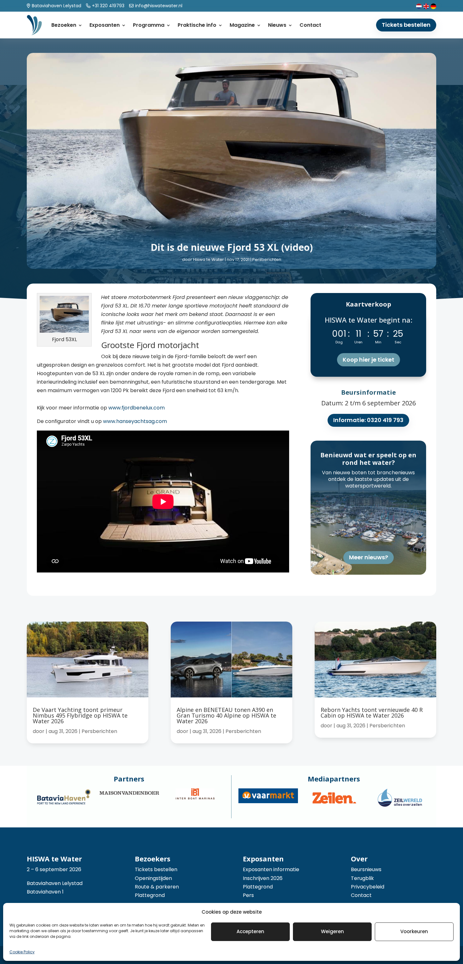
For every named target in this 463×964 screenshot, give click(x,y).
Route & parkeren (157, 886)
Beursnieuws (366, 869)
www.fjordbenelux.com (136, 407)
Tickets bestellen (406, 25)
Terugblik (362, 878)
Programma (148, 25)
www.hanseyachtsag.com (135, 421)
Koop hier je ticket (368, 360)
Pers (248, 895)
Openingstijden (153, 878)
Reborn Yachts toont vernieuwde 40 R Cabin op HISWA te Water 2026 (372, 712)
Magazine (242, 25)
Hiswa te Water (208, 259)
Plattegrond (150, 895)
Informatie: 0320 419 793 (368, 420)
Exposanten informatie (271, 869)
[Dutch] (419, 5)
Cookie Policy (22, 952)
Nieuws (277, 25)
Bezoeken (63, 25)
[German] (433, 5)
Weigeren (332, 931)
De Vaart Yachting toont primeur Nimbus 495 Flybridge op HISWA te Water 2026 (80, 715)
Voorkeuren (414, 931)
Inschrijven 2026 (263, 878)
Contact (310, 25)
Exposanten (104, 25)
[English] (426, 5)
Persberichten (266, 259)
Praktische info (197, 25)
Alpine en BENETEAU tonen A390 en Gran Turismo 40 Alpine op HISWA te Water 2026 (226, 715)
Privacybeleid (367, 886)
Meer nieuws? (368, 557)
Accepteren (250, 931)
